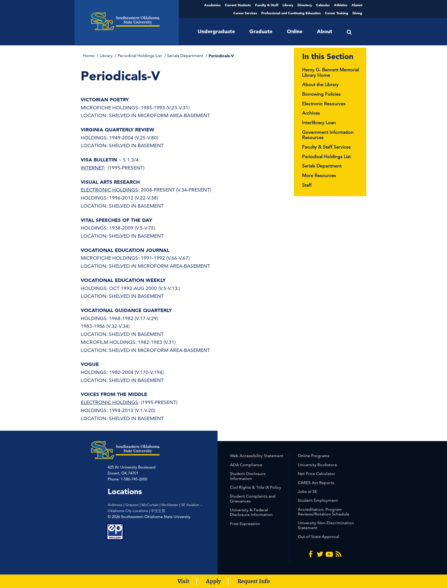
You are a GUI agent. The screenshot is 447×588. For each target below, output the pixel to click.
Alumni (357, 5)
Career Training (336, 13)
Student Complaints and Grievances (252, 498)
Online (294, 31)
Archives (311, 113)
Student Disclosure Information (248, 476)
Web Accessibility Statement (257, 455)
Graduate (260, 31)
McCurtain (150, 504)
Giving (357, 13)
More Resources (319, 175)
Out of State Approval (318, 536)
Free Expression (245, 523)
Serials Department (185, 55)
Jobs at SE (307, 491)
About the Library (320, 84)
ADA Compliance (246, 464)
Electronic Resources (324, 104)
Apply (213, 581)
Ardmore (115, 504)
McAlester (169, 504)
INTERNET (92, 168)
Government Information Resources (328, 134)
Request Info (253, 581)
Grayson (132, 504)
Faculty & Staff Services (326, 147)
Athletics (340, 5)
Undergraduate (216, 31)
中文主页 (158, 510)
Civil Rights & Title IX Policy (255, 487)
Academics (212, 5)
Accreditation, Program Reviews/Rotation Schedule (323, 511)
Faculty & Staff (266, 5)
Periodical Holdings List (140, 55)
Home (89, 55)
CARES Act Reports (316, 482)
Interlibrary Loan (319, 122)
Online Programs (313, 455)
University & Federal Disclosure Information (251, 512)
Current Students (238, 5)
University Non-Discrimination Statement (326, 525)
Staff (307, 185)
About (324, 31)
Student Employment (318, 500)
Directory (304, 5)
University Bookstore (317, 464)
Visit (183, 581)
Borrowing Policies (321, 94)
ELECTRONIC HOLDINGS (109, 190)
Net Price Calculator (316, 473)
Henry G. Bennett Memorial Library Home (330, 72)
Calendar (323, 5)
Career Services (245, 13)
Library (287, 5)
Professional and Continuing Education (291, 13)
